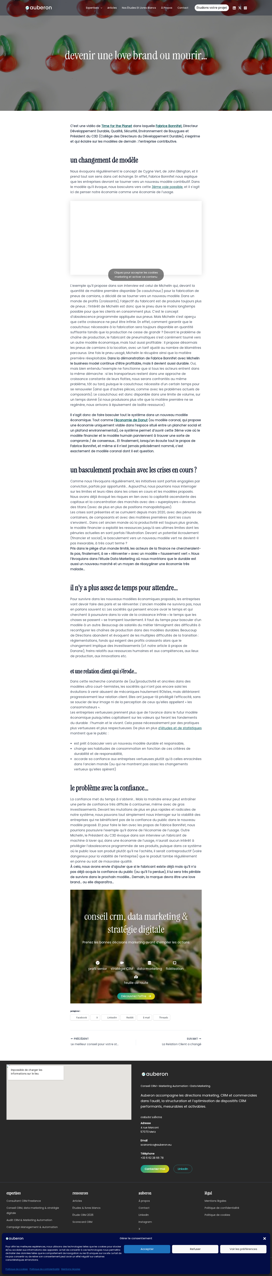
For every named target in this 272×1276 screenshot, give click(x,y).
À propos (166, 8)
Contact (182, 8)
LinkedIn (183, 1169)
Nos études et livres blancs (139, 8)
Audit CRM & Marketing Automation (29, 1220)
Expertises (92, 8)
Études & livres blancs (86, 1208)
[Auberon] (15, 1238)
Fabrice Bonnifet (169, 126)
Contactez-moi (155, 1169)
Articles (112, 8)
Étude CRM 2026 (83, 1215)
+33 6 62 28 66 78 (152, 1158)
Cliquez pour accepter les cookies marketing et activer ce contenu (136, 275)
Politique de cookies (17, 1269)
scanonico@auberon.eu (156, 1145)
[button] (264, 1238)
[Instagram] (245, 8)
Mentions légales (70, 1269)
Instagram (145, 1222)
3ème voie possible (167, 187)
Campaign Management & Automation (32, 1227)
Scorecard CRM (82, 1222)
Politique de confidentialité (44, 1269)
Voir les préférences (243, 1249)
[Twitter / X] (239, 8)
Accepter (147, 1249)
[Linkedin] (234, 8)
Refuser (195, 1249)
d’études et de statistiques (180, 728)
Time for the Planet (116, 126)
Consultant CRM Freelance (23, 1201)
